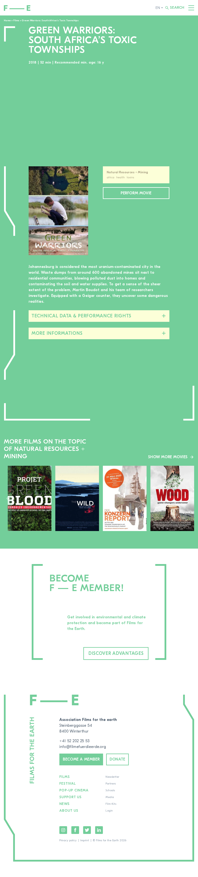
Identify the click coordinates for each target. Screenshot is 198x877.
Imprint (84, 840)
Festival (67, 784)
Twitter (87, 830)
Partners (111, 783)
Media (110, 797)
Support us (70, 797)
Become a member (81, 759)
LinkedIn (99, 830)
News (64, 804)
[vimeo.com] (99, 116)
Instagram (63, 830)
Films (16, 20)
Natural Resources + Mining (127, 172)
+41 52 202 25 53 (74, 741)
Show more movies (168, 457)
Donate (117, 759)
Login (109, 810)
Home (7, 20)
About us (68, 811)
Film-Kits (111, 804)
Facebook (75, 830)
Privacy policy (68, 840)
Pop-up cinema (74, 790)
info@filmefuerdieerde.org (82, 746)
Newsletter (112, 776)
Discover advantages (116, 653)
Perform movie (136, 193)
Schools (110, 790)
